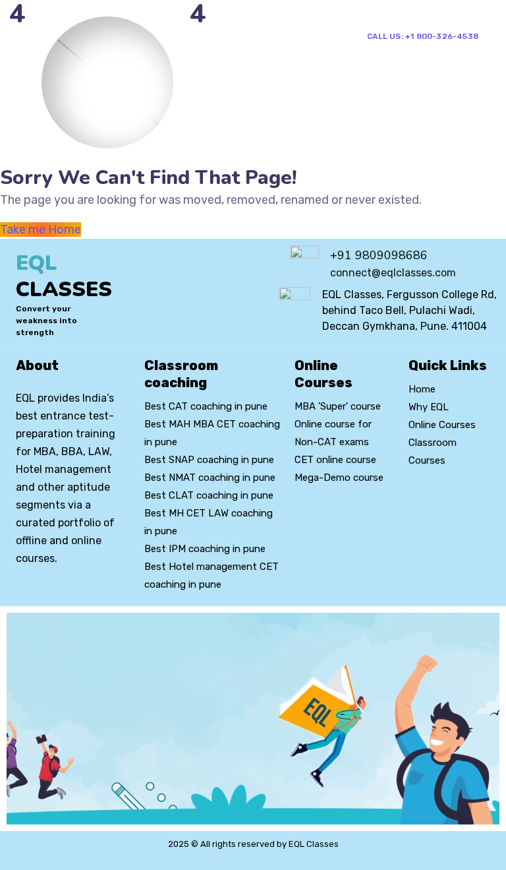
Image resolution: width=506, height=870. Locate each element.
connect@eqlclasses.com (393, 272)
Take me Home (40, 229)
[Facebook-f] (43, 594)
